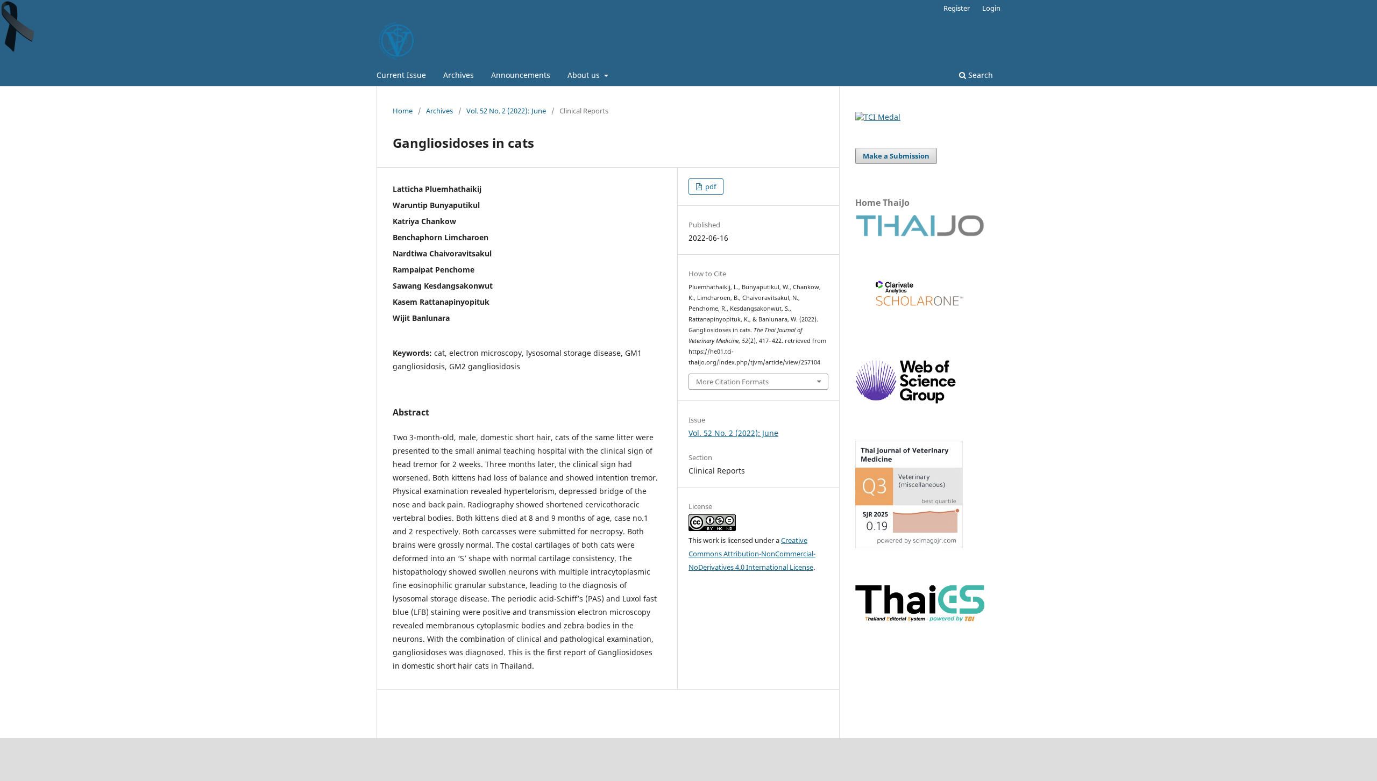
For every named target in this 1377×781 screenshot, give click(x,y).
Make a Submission (896, 156)
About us (584, 75)
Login (991, 8)
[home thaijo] (919, 233)
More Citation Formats (732, 381)
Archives (458, 75)
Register (956, 8)
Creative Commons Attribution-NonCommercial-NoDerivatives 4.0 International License (751, 553)
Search (979, 75)
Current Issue (401, 75)
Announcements (520, 75)
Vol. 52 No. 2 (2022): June (506, 111)
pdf (710, 186)
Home (403, 111)
